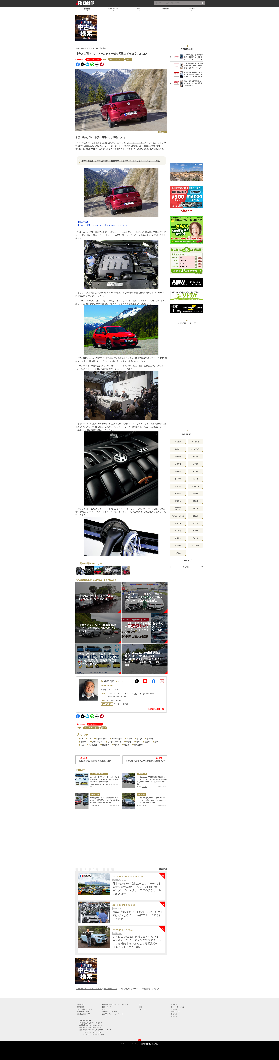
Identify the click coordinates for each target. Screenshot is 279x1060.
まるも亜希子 (195, 449)
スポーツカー (101, 739)
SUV (89, 739)
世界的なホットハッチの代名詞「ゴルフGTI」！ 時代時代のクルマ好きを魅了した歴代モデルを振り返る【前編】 (105, 800)
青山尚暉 (178, 479)
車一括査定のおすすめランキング (90, 1023)
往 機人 (195, 531)
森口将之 (195, 471)
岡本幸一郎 (195, 545)
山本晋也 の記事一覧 (156, 709)
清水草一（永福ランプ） (178, 508)
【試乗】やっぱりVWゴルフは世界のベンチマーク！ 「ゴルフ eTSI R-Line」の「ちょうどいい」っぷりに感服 (152, 800)
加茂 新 (195, 523)
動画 (141, 1007)
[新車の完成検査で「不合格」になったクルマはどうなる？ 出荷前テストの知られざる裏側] (94, 912)
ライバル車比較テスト (84, 1009)
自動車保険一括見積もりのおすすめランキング (95, 1030)
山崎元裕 (178, 464)
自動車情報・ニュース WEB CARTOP (89, 989)
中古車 (128, 742)
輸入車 (116, 745)
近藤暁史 (195, 501)
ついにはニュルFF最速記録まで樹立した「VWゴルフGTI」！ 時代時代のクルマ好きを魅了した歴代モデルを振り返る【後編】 (152, 780)
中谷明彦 (178, 442)
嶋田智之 (178, 449)
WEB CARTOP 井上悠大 (135, 877)
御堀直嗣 (195, 456)
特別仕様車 (93, 745)
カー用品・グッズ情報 (109, 1011)
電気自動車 (138, 745)
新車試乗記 (141, 794)
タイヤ (129, 739)
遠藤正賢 (195, 516)
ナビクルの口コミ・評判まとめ (90, 1032)
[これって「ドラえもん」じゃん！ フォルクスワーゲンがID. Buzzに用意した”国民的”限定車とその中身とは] (81, 780)
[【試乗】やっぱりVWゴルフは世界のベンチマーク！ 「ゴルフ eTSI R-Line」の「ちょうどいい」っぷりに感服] (128, 801)
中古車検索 (80, 1007)
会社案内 (174, 1004)
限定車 (126, 745)
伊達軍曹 (178, 456)
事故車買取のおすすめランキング (90, 1027)
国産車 (147, 742)
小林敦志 (178, 471)
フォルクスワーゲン (116, 59)
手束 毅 (195, 538)
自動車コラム (142, 774)
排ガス (128, 59)
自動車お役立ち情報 (83, 1014)
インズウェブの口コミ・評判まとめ (91, 1034)
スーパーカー (116, 739)
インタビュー (106, 1009)
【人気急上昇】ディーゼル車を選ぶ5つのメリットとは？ (102, 225)
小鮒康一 (144, 787)
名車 (138, 742)
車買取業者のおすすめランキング (90, 1025)
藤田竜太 (178, 501)
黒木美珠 (178, 545)
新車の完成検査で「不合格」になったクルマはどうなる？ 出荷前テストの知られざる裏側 (137, 915)
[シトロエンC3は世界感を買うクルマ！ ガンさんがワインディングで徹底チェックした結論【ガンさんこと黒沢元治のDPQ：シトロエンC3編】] (94, 937)
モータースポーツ (114, 742)
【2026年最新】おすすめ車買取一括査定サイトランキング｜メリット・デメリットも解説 (120, 161)
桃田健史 (195, 493)
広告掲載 (174, 1014)
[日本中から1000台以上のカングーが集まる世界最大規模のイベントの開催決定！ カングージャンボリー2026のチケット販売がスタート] (94, 884)
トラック (150, 739)
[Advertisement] (121, 840)
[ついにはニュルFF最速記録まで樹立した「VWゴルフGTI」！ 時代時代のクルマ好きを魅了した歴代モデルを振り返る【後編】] (128, 780)
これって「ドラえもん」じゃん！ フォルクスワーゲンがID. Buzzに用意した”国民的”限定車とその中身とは (104, 779)
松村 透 (178, 523)
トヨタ (139, 739)
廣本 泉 (178, 486)
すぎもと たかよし (178, 516)
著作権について (176, 1011)
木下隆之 (178, 553)
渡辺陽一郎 (131, 905)
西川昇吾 (178, 531)
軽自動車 (105, 745)
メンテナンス (97, 742)
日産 (82, 745)
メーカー (143, 1009)
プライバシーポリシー (178, 1007)
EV (81, 739)
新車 (156, 742)
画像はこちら (163, 132)
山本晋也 (103, 48)
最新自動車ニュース (93, 59)
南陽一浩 (195, 479)
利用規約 (174, 1009)
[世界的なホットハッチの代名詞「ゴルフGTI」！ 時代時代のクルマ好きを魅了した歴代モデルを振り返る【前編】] (81, 801)
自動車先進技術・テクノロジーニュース (116, 1004)
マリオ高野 (195, 442)
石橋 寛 (195, 508)
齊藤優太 (178, 538)
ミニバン (83, 742)
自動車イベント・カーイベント (113, 1014)
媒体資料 (174, 1016)
